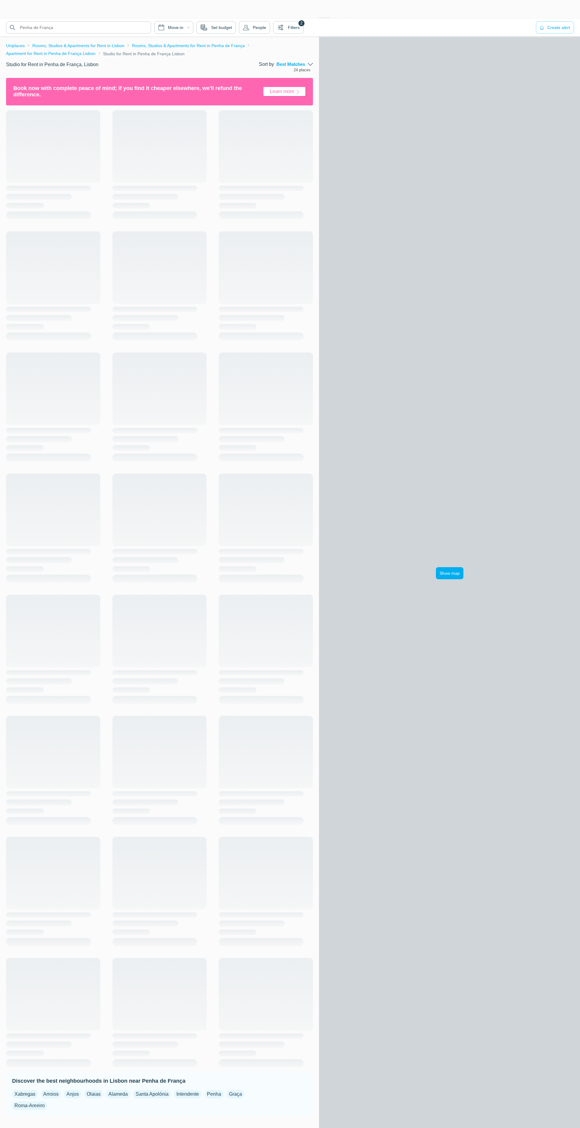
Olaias (94, 1094)
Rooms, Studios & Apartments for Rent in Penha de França (188, 45)
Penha (214, 1094)
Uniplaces (15, 45)
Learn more (282, 91)
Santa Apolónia (152, 1094)
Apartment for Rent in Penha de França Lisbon (50, 53)
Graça (235, 1094)
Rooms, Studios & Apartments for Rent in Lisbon (78, 45)
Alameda (118, 1094)
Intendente (187, 1094)
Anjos (72, 1094)
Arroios (51, 1094)
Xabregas (24, 1094)
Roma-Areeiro (29, 1105)
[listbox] (294, 64)
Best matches (290, 64)
